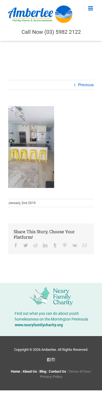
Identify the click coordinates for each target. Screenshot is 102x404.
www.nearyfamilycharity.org (39, 325)
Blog (42, 371)
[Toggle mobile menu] (91, 8)
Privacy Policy (51, 377)
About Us (30, 371)
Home (15, 371)
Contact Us (57, 371)
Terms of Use (79, 371)
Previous (86, 84)
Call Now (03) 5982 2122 (51, 32)
